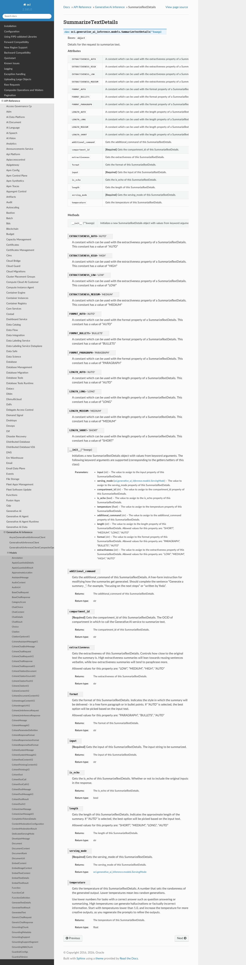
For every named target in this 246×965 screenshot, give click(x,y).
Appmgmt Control (16, 191)
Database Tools (14, 378)
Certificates (12, 245)
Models (13, 553)
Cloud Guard (13, 266)
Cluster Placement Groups (20, 276)
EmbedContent (19, 863)
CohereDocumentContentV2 (25, 696)
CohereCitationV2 (20, 686)
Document (17, 844)
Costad (10, 314)
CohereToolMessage (21, 789)
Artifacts (11, 197)
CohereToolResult (20, 799)
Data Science (13, 356)
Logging (8, 68)
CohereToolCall (19, 780)
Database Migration (17, 372)
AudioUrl (16, 587)
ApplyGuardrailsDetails (23, 563)
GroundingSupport (21, 937)
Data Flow (12, 330)
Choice (15, 627)
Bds (8, 223)
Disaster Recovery (16, 436)
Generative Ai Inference (19, 532)
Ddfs (9, 404)
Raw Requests (12, 84)
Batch (9, 218)
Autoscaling (12, 207)
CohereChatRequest (21, 652)
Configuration (11, 31)
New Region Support (15, 47)
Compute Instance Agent (20, 287)
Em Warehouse (14, 458)
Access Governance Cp (19, 106)
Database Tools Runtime (19, 383)
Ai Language (13, 127)
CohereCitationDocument (24, 671)
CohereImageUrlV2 (21, 706)
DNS (9, 452)
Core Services (13, 308)
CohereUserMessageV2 (23, 814)
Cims (9, 255)
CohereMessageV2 (20, 725)
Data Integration (15, 335)
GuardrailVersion (20, 957)
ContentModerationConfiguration (28, 824)
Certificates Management (20, 250)
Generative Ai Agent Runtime (22, 521)
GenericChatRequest (22, 917)
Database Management (19, 367)
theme (99, 958)
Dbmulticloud (14, 399)
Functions (11, 495)
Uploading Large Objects (17, 79)
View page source (177, 7)
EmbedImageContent (22, 868)
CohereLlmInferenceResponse (26, 716)
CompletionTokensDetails (24, 819)
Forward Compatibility (16, 42)
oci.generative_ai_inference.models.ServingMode (119, 872)
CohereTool (17, 775)
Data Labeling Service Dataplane (24, 346)
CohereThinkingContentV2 (24, 765)
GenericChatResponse (22, 922)
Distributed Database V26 (20, 447)
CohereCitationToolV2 (22, 681)
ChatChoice (17, 607)
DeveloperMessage (21, 839)
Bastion (10, 213)
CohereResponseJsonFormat (25, 740)
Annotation (17, 558)
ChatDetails (17, 617)
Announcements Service (19, 149)
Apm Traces (12, 186)
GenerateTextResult (21, 908)
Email (9, 463)
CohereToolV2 (18, 804)
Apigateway (12, 165)
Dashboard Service (16, 319)
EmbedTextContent (21, 873)
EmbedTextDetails (20, 878)
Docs (66, 7)
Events (10, 474)
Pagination (10, 95)
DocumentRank (19, 853)
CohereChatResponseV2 (23, 666)
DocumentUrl (18, 858)
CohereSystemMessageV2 (24, 755)
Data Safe (11, 351)
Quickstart (10, 58)
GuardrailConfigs (20, 952)
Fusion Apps (13, 500)
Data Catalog (13, 324)
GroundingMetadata (21, 932)
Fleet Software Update (18, 489)
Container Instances (17, 298)
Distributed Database (18, 442)
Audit (9, 202)
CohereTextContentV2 (22, 760)
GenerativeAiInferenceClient (24, 543)
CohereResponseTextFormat (25, 745)
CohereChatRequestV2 (23, 656)
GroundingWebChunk (22, 947)
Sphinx (81, 958)
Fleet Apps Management (19, 484)
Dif (8, 431)
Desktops (11, 420)
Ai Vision (11, 138)
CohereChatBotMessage (23, 647)
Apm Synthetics (15, 181)
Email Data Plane (15, 468)
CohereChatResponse (22, 661)
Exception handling (14, 74)
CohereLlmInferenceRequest (25, 711)
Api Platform (13, 154)
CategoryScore (19, 602)
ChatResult (17, 622)
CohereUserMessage (21, 809)
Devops (10, 426)
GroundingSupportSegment (25, 942)
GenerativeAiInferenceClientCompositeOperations (31, 548)
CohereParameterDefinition (25, 730)
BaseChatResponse (21, 597)
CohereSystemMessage (23, 750)
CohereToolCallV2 (20, 784)
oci (28, 4)
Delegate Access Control (19, 410)
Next (180, 938)
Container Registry (16, 303)
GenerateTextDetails (21, 903)
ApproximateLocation (22, 573)
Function (16, 888)
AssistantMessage (20, 578)
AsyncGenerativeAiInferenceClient (27, 537)
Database (11, 362)
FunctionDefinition (21, 898)
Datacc (10, 388)
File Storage (12, 479)
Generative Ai (13, 511)
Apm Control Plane (16, 175)
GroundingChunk (20, 927)
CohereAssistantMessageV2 (25, 642)
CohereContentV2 (20, 691)
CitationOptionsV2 (21, 637)
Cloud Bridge (13, 261)
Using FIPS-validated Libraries (20, 36)
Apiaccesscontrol (15, 159)
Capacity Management (18, 239)
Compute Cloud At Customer (22, 282)
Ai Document (13, 122)
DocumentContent (21, 849)
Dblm (9, 394)
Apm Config (12, 170)
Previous (74, 938)
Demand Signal (14, 415)
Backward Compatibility (17, 52)
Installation (10, 26)
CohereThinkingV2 (21, 770)
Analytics (11, 143)
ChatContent (18, 612)
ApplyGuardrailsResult (22, 568)
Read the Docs (129, 958)
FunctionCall (18, 893)
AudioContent (18, 583)
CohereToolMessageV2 (22, 794)
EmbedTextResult (20, 883)
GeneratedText (19, 913)
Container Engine (15, 292)
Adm (9, 111)
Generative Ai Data (16, 527)
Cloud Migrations (15, 271)
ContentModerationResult (24, 829)
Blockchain (12, 229)
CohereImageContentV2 (23, 701)
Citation (15, 632)
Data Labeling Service (18, 340)
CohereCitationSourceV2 (23, 676)
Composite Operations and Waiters (23, 90)
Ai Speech (11, 133)
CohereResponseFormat (23, 735)
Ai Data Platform (15, 117)
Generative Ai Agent (17, 516)
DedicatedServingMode (23, 834)
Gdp (8, 505)
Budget (10, 234)
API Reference (12, 101)
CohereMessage (19, 720)
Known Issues (11, 63)
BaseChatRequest (20, 592)
